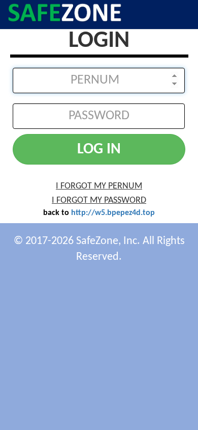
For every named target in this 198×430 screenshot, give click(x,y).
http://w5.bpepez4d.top (113, 213)
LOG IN (99, 149)
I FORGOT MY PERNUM (99, 186)
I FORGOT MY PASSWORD (99, 200)
